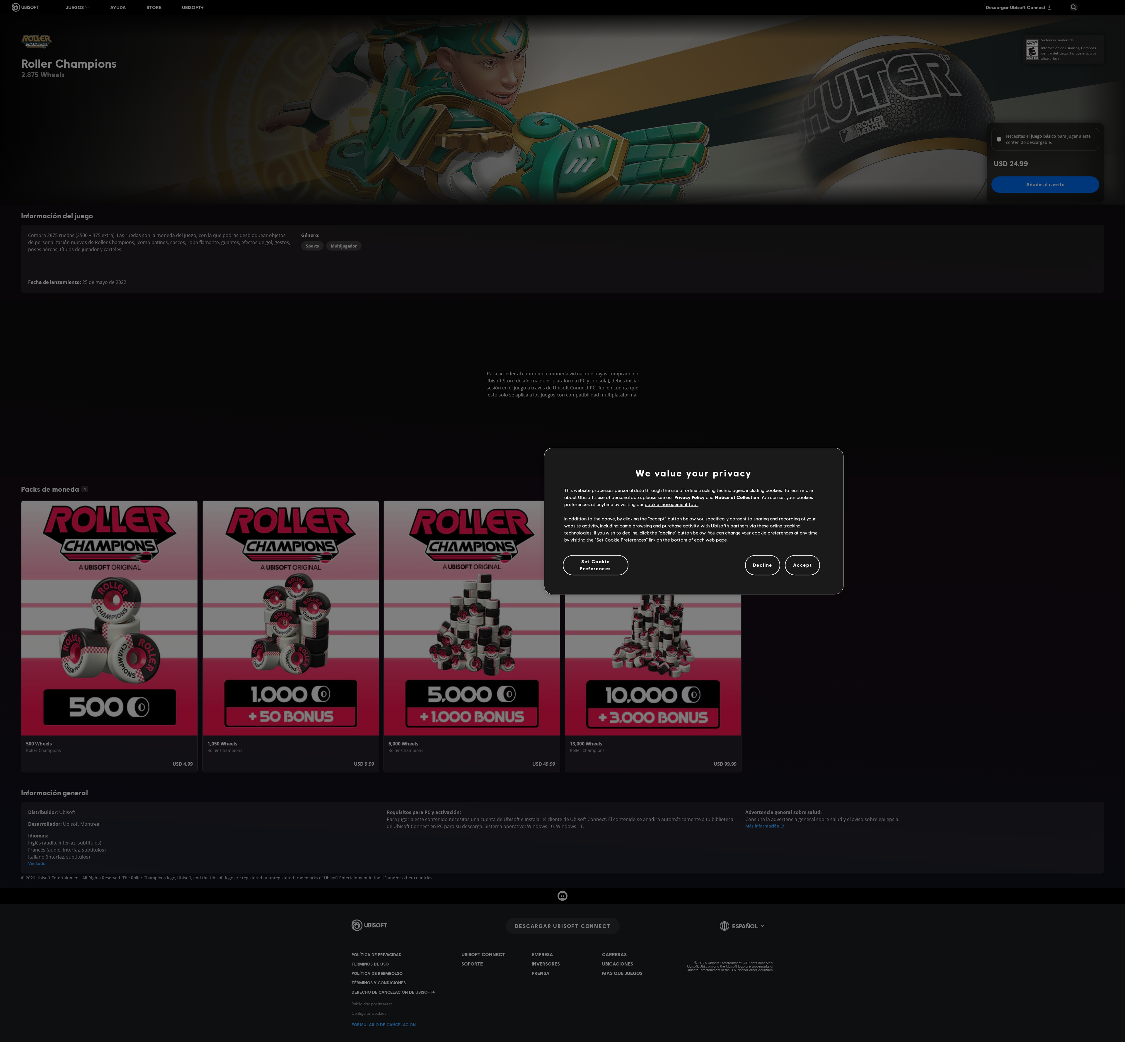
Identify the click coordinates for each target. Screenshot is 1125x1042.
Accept (802, 565)
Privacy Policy (689, 497)
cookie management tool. (671, 504)
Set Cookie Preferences (595, 565)
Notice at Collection (737, 497)
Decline (762, 565)
